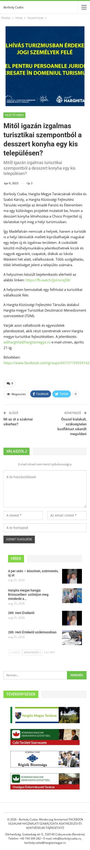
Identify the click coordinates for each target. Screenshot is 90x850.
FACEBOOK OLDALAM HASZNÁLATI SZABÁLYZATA (45, 821)
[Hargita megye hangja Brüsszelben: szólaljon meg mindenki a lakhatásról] (72, 595)
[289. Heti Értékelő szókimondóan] (72, 637)
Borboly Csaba (13, 7)
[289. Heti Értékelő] (72, 618)
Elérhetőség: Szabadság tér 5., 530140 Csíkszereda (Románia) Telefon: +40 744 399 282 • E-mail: (45, 836)
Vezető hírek (14, 115)
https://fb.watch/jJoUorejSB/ (48, 280)
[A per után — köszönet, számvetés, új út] (72, 576)
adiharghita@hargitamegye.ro (27, 342)
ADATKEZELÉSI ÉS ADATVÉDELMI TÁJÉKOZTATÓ (54, 826)
